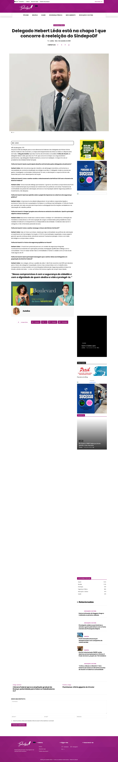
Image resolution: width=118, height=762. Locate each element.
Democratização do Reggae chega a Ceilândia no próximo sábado (91, 614)
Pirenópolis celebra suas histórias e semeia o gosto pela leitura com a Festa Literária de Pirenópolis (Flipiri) (92, 627)
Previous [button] (79, 252)
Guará (81, 441)
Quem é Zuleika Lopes (89, 346)
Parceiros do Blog (82, 377)
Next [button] (105, 252)
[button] (104, 1)
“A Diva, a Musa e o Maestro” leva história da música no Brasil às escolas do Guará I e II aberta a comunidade (92, 667)
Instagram (75, 746)
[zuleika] (17, 311)
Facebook (66, 746)
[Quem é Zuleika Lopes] (92, 334)
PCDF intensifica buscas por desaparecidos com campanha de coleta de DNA (90, 640)
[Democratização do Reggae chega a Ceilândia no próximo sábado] (80, 609)
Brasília (86, 636)
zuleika (52, 41)
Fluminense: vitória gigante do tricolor (78, 687)
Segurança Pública (59, 25)
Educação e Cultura (90, 611)
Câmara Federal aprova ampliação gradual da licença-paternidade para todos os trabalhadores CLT (34, 689)
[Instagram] (71, 747)
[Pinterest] (65, 45)
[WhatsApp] (68, 45)
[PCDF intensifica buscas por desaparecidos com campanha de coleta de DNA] (80, 635)
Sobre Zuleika (81, 363)
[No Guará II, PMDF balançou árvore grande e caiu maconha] (92, 434)
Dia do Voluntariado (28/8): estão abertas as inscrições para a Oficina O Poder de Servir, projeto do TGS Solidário (92, 654)
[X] (61, 45)
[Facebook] (57, 45)
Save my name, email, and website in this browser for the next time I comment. (33, 721)
